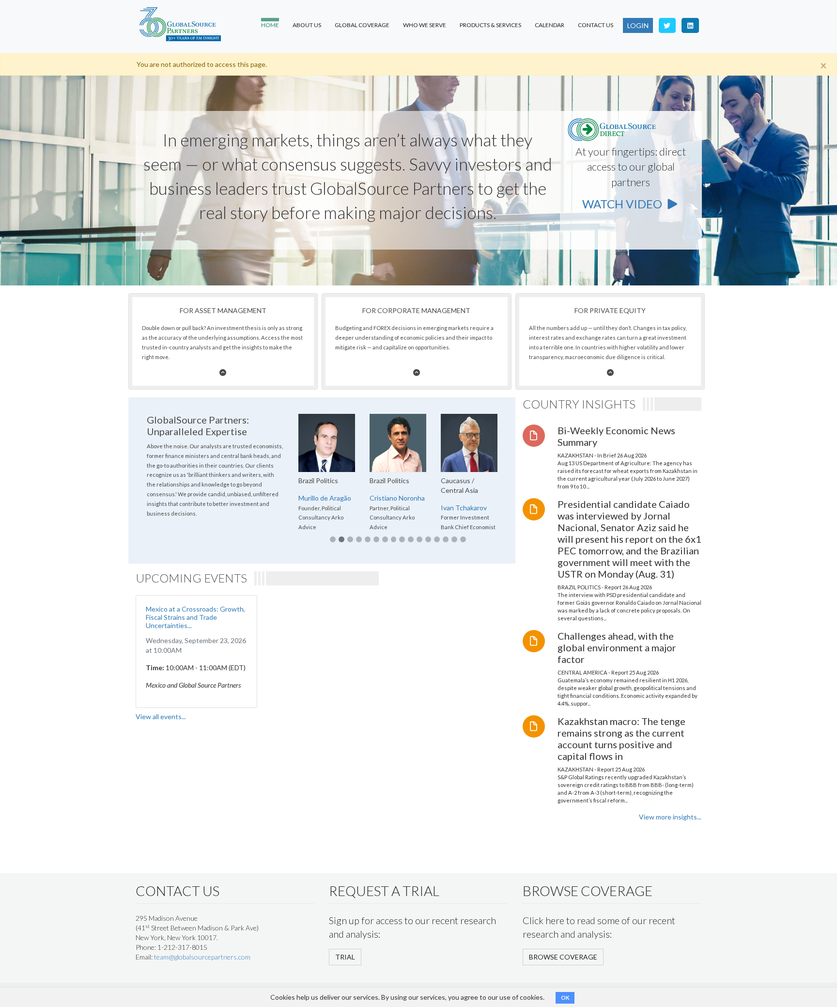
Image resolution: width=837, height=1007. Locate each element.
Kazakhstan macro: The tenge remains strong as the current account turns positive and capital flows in (621, 738)
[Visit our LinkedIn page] (690, 25)
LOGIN (638, 25)
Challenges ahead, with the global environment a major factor (617, 647)
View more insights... (670, 817)
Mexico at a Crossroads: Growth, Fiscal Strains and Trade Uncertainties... (195, 617)
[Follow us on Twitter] (667, 25)
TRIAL (345, 957)
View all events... (161, 716)
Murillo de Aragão (324, 498)
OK (565, 997)
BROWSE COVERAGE (563, 957)
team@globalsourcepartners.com (202, 957)
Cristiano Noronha (397, 498)
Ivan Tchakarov (464, 508)
